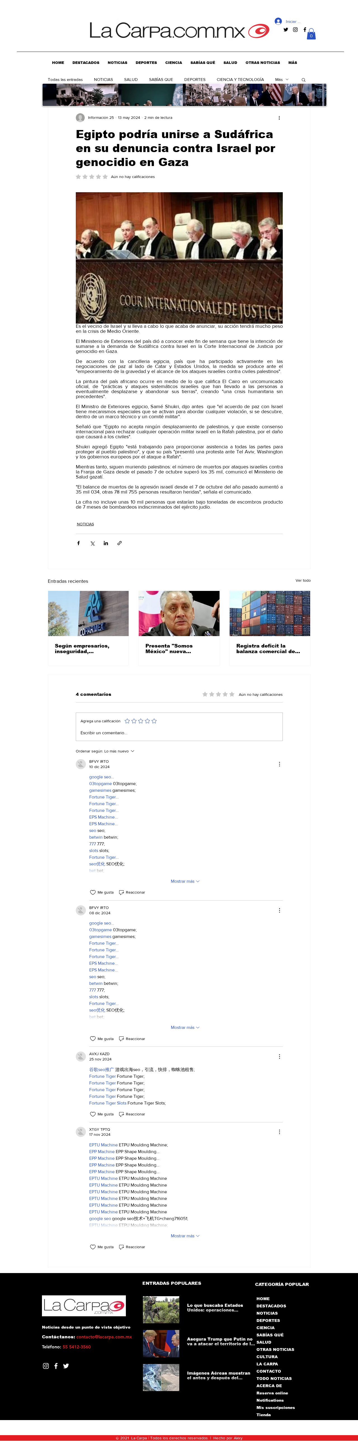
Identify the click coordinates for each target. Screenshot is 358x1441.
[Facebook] (56, 1366)
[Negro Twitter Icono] (286, 30)
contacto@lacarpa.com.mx (104, 1336)
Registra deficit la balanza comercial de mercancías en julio (265, 648)
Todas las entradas (65, 79)
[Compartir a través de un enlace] (119, 543)
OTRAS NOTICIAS (275, 1349)
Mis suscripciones (275, 1407)
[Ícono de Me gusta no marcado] (92, 892)
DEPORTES (195, 79)
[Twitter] (66, 1366)
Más (279, 79)
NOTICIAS (103, 79)
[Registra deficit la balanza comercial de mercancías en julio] (270, 613)
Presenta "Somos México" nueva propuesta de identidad (177, 648)
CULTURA (267, 1357)
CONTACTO (268, 1371)
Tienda (263, 1415)
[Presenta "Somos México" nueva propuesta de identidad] (179, 613)
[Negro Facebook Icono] (305, 30)
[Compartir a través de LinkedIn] (106, 543)
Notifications (270, 1400)
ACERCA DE (269, 1386)
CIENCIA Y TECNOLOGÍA (240, 79)
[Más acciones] (279, 117)
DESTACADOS (271, 1306)
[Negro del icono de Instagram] (295, 30)
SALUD (131, 79)
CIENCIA (265, 1327)
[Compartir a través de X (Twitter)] (92, 543)
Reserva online (272, 1393)
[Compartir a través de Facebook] (78, 543)
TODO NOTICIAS (274, 1378)
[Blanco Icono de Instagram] (46, 1366)
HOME (263, 1298)
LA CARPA (267, 1364)
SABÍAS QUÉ (270, 1335)
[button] (311, 34)
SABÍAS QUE (161, 79)
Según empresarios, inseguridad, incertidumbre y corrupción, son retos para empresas (84, 648)
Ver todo (303, 580)
